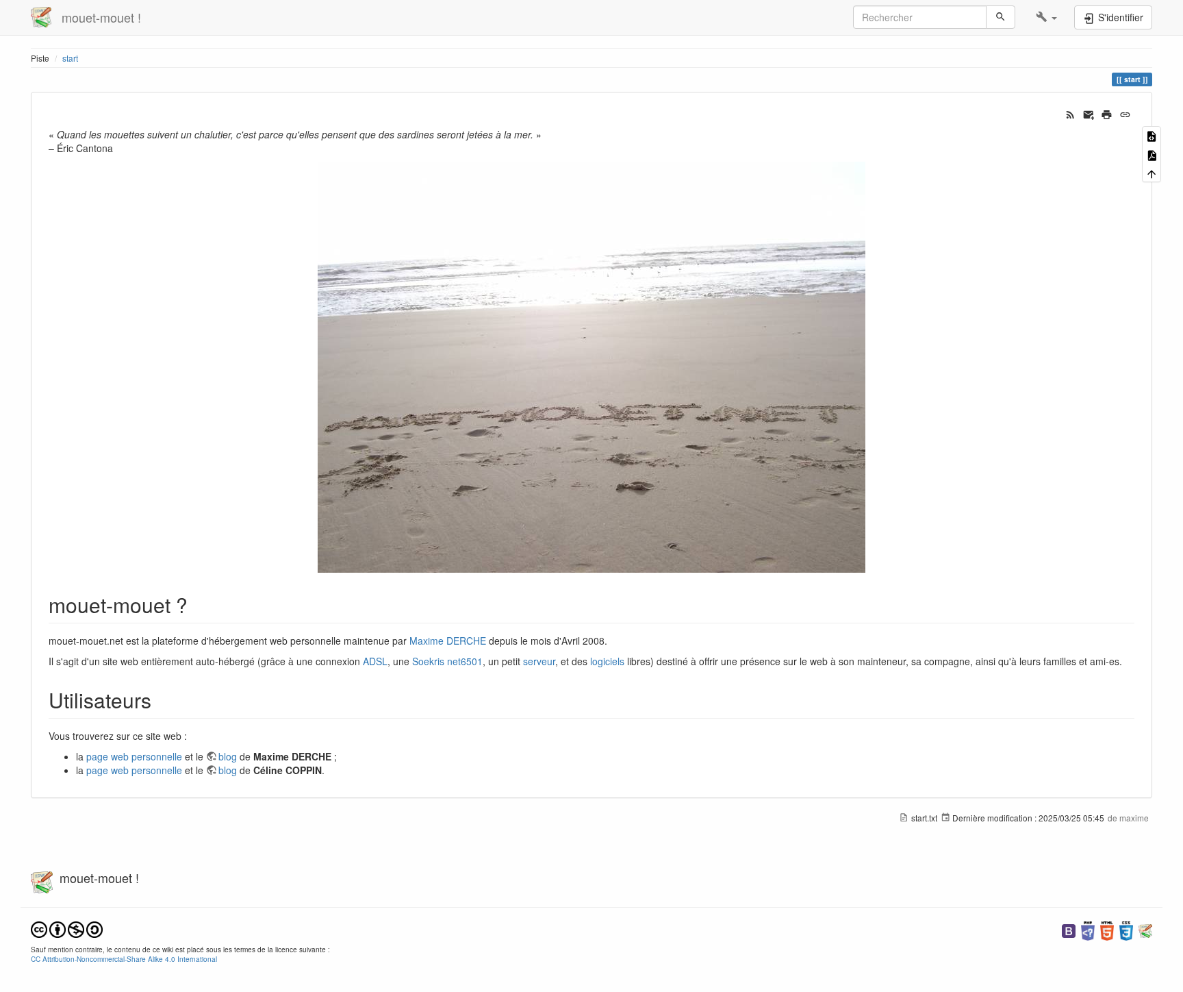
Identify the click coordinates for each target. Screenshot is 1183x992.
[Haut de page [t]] (1151, 173)
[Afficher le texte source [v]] (1151, 135)
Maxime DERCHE (447, 640)
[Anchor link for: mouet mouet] (198, 604)
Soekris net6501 (447, 661)
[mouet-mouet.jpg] (591, 367)
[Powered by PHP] (1088, 929)
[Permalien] (1125, 113)
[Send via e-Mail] (1089, 113)
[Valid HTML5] (1107, 929)
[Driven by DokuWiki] (1145, 929)
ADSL (375, 661)
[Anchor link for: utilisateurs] (161, 699)
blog (227, 756)
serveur (539, 661)
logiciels (607, 661)
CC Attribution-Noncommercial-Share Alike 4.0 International (124, 959)
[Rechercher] (1000, 17)
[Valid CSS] (1126, 929)
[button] (1046, 17)
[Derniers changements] (1070, 113)
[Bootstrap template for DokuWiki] (1069, 929)
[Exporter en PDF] (1151, 153)
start (70, 58)
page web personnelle (134, 756)
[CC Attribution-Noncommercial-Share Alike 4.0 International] (67, 928)
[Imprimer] (1106, 113)
